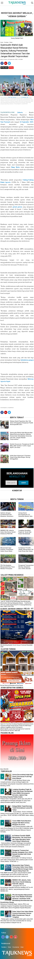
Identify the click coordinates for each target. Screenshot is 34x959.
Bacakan (5, 67)
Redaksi (4, 947)
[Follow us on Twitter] (7, 937)
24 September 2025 (24, 97)
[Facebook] (2, 63)
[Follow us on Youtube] (15, 937)
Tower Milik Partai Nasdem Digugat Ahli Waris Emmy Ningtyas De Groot (21, 822)
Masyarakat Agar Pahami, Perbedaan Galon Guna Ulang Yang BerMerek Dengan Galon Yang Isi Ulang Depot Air (22, 868)
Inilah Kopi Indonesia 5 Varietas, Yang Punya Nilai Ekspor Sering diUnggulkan (20, 457)
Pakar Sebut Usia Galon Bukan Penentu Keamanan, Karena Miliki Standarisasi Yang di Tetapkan (22, 914)
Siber (9, 947)
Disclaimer (15, 947)
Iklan (21, 947)
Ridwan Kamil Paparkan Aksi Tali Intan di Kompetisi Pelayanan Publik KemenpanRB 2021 (21, 422)
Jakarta (20, 112)
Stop (11, 67)
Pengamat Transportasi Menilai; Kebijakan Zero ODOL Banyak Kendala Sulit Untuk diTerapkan (26, 568)
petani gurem (17, 207)
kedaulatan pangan (27, 360)
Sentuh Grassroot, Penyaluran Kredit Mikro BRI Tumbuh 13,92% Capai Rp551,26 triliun (22, 445)
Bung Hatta (15, 167)
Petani (10, 42)
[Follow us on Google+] (11, 937)
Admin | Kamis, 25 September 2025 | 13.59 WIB (11, 59)
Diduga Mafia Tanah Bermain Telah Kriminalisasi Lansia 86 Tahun (22, 808)
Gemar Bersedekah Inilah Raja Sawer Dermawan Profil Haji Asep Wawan (22, 776)
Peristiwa (6, 42)
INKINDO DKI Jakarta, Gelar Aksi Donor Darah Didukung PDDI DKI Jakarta (8, 533)
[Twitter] (9, 63)
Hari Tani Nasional (12, 97)
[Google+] (5, 63)
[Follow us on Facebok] (3, 937)
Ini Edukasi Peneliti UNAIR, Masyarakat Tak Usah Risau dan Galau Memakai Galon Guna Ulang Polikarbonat (25, 551)
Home (1, 42)
